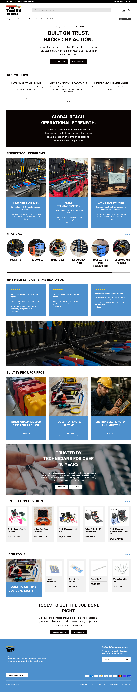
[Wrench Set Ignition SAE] (121, 568)
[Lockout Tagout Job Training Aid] (43, 516)
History (31, 19)
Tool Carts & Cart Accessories (100, 263)
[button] (129, 10)
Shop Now (103, 353)
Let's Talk (111, 433)
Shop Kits (75, 487)
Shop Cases (26, 433)
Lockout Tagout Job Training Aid (41, 530)
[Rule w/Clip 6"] (99, 568)
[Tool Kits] (15, 248)
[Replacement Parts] (79, 248)
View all (128, 234)
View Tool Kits (78, 632)
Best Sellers (51, 19)
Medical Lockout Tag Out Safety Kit (17, 530)
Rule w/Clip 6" (96, 579)
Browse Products (59, 632)
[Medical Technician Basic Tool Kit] (68, 516)
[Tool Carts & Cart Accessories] (100, 248)
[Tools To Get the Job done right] (24, 570)
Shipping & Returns (113, 684)
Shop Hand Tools (68, 433)
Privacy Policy (84, 684)
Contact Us (102, 684)
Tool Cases (36, 260)
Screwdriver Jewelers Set (51, 580)
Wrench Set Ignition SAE (120, 580)
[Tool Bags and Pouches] (121, 248)
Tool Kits (15, 260)
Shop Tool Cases (59, 61)
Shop (8, 19)
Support (39, 19)
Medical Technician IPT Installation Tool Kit (93, 530)
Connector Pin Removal (74, 580)
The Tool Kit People (16, 684)
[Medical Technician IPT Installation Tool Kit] (94, 516)
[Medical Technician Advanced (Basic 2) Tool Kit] (119, 516)
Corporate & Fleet (126, 684)
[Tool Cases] (37, 248)
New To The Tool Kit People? (81, 353)
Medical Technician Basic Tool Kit (68, 530)
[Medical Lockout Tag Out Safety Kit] (17, 516)
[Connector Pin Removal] (76, 568)
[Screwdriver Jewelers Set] (54, 568)
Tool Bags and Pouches (121, 261)
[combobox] (71, 10)
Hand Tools (58, 260)
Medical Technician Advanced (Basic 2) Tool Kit (119, 531)
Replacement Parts (79, 261)
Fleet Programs (20, 19)
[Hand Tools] (58, 248)
